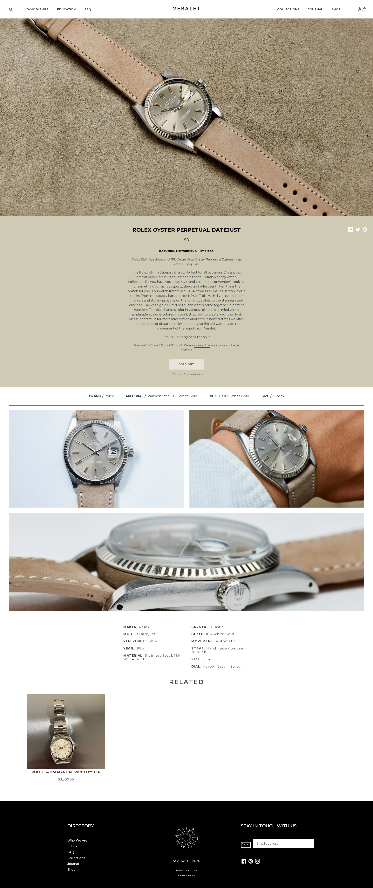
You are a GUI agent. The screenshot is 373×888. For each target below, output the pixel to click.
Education (66, 9)
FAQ (88, 9)
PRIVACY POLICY (186, 875)
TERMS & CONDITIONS (186, 870)
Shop (336, 9)
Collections (288, 9)
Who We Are (37, 9)
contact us (202, 345)
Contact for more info (186, 374)
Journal (315, 9)
